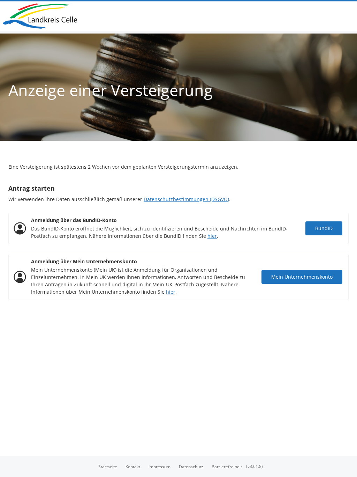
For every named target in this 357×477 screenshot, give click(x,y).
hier (212, 236)
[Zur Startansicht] (43, 16)
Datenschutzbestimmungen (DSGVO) (186, 199)
